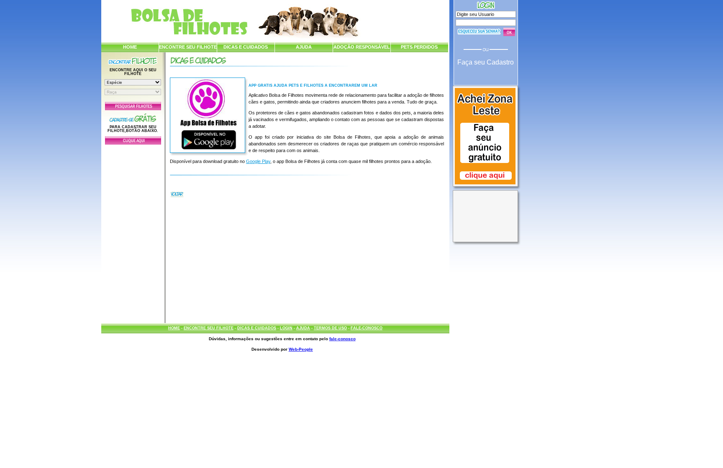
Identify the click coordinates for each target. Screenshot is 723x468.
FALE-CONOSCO (366, 328)
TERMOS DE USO (330, 328)
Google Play (258, 161)
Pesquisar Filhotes (133, 106)
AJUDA (304, 46)
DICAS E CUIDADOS (245, 46)
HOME (130, 46)
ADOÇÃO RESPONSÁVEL (361, 46)
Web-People (301, 349)
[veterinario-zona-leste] (485, 185)
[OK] (509, 32)
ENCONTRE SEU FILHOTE (188, 46)
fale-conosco (342, 338)
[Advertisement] (133, 231)
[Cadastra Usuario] (133, 142)
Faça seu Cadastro (485, 62)
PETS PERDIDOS (419, 46)
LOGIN (286, 328)
